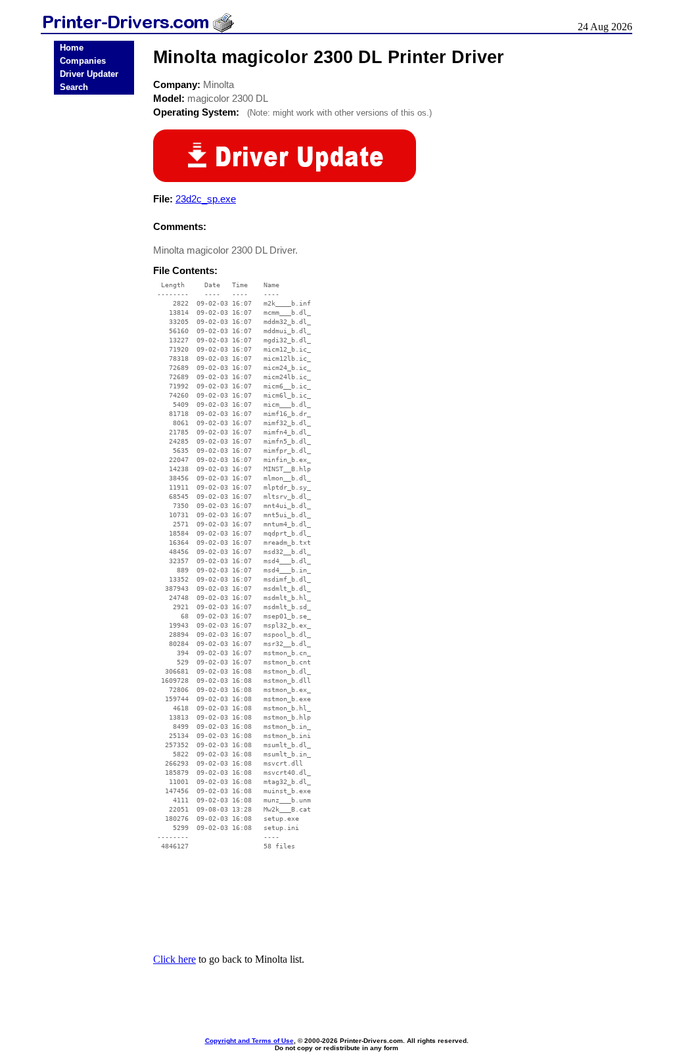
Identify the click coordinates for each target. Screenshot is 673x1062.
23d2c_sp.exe (205, 198)
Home (71, 48)
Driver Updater (89, 74)
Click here (174, 959)
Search (74, 87)
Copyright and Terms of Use (249, 1040)
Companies (83, 61)
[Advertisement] (94, 303)
